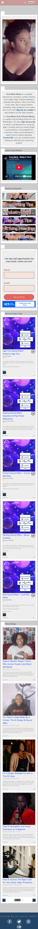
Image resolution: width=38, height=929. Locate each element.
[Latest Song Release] (3, 150)
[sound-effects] (3, 314)
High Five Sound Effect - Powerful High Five (14, 352)
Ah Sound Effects (7, 356)
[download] (4, 372)
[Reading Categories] (3, 189)
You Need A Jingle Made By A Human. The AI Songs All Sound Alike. (17, 720)
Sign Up (31, 2)
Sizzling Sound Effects (8, 540)
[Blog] (3, 624)
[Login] (25, 2)
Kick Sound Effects (7, 600)
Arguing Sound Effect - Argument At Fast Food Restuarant (13, 415)
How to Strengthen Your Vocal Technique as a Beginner (16, 828)
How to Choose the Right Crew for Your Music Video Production (17, 881)
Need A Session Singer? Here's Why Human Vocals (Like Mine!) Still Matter (17, 664)
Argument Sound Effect (8, 421)
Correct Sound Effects (8, 478)
